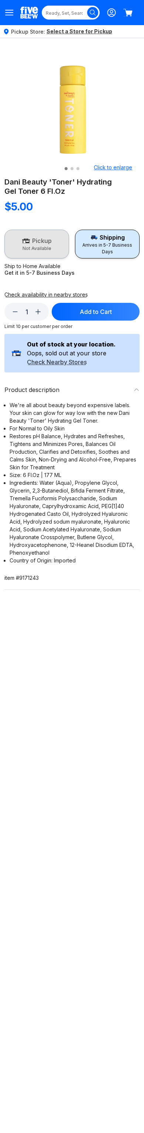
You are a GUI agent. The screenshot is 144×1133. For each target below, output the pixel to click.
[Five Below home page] (29, 12)
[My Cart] (128, 12)
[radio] (36, 244)
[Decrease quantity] (15, 312)
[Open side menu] (9, 12)
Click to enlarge (113, 167)
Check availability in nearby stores (46, 295)
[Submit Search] (92, 12)
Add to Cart (96, 311)
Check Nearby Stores (57, 362)
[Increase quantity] (38, 312)
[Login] (111, 12)
